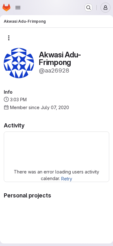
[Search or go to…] (88, 7)
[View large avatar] (19, 62)
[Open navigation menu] (18, 8)
